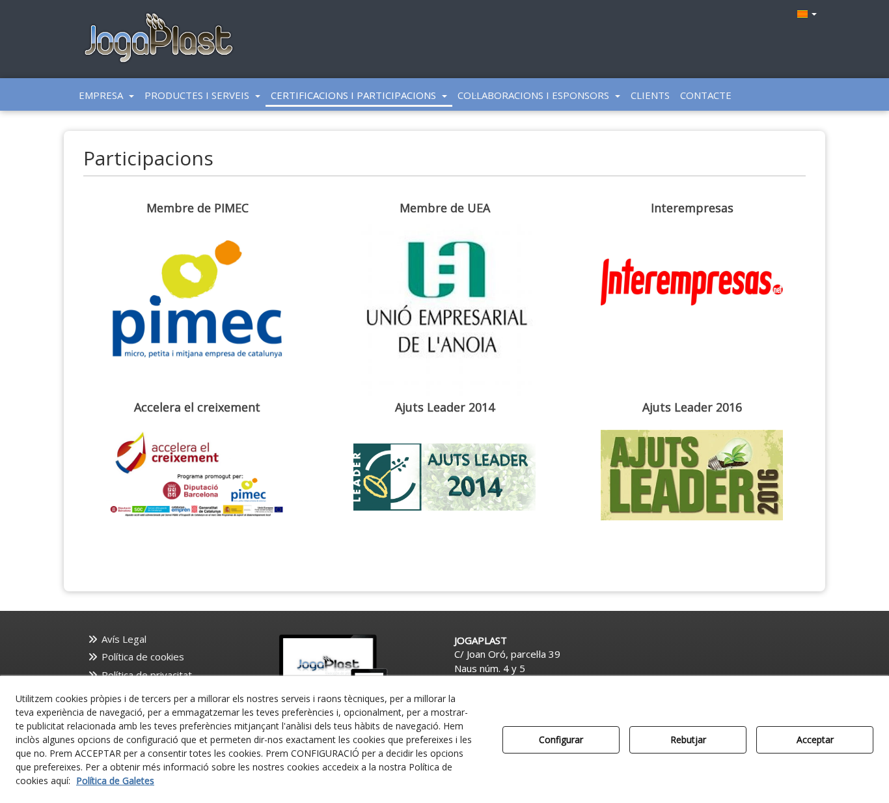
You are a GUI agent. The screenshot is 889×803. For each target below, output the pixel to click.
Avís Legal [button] (122, 638)
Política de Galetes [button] (115, 780)
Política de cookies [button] (141, 656)
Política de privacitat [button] (145, 674)
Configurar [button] (561, 739)
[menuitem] (805, 13)
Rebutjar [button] (688, 739)
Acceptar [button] (815, 739)
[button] (159, 39)
